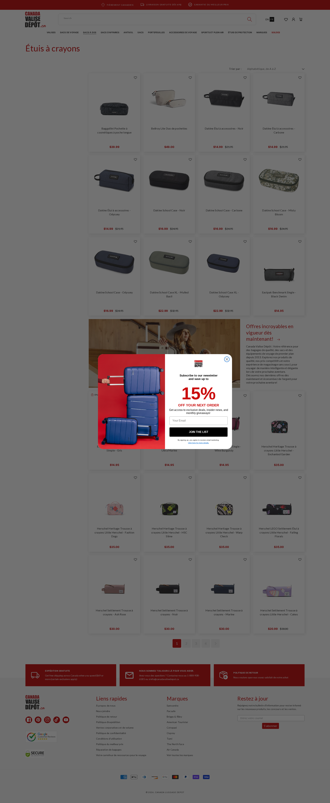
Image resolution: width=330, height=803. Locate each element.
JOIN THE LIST (198, 431)
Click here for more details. (198, 443)
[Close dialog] (226, 359)
